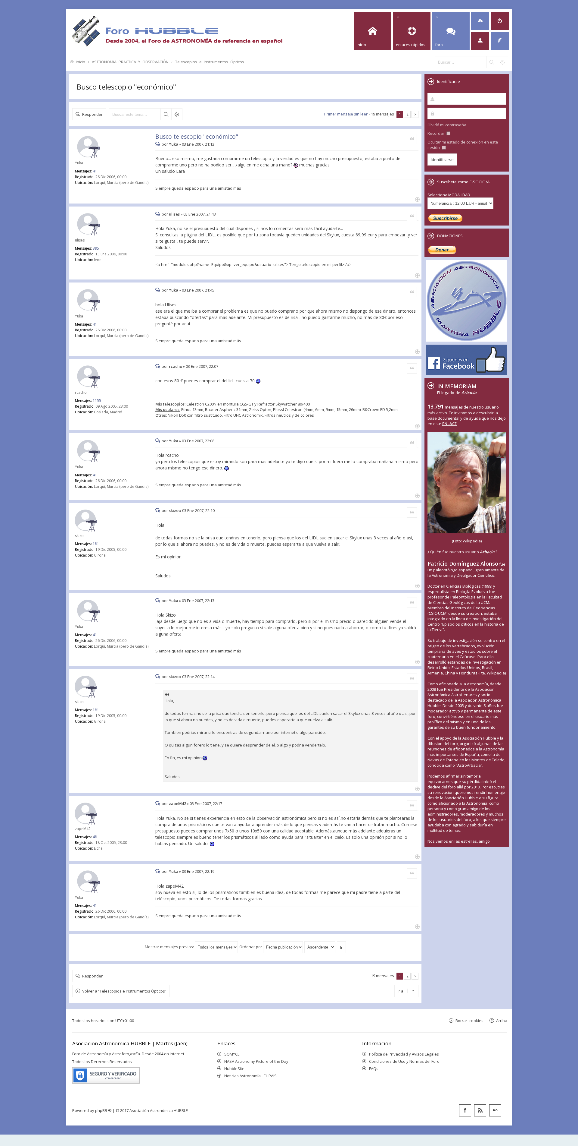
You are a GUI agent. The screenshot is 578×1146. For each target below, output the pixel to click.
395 (96, 248)
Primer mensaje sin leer (346, 114)
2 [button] (407, 114)
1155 (97, 400)
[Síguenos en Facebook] (465, 1110)
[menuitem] (480, 21)
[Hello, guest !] (480, 41)
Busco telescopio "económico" (126, 87)
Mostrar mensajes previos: (170, 946)
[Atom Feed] (480, 1110)
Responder (92, 114)
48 (95, 836)
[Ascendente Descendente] (320, 946)
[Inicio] (177, 31)
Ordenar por (251, 946)
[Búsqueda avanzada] (502, 62)
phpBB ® (103, 1110)
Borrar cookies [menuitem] (469, 1020)
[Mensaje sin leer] (158, 144)
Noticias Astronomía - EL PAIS (250, 1075)
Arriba (501, 1020)
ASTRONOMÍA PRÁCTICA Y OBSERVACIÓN (130, 62)
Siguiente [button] (415, 114)
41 (95, 171)
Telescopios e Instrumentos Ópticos (209, 62)
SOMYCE (232, 1054)
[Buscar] (491, 62)
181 (96, 543)
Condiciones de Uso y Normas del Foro (404, 1061)
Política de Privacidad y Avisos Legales (404, 1054)
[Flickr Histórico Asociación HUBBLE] (495, 1110)
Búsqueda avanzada (176, 114)
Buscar (165, 114)
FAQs (373, 1068)
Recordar (436, 133)
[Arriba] (416, 198)
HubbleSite (234, 1068)
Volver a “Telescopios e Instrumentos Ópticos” (124, 991)
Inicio (80, 62)
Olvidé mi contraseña (446, 125)
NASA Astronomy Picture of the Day (256, 1061)
